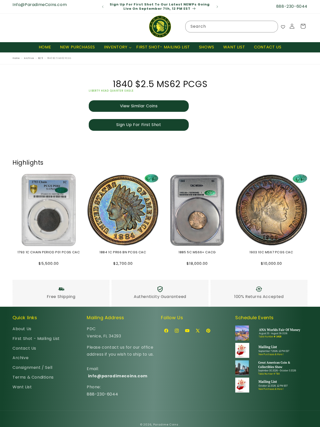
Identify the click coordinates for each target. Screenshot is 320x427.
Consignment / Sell (32, 367)
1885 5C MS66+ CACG (197, 252)
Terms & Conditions (33, 377)
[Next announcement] (217, 6)
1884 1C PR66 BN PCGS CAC (123, 252)
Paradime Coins (165, 425)
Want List (22, 387)
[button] (116, 47)
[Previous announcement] (102, 6)
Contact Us (24, 348)
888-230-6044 (102, 394)
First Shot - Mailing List (36, 338)
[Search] (272, 26)
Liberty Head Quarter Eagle (111, 90)
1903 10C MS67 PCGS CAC (271, 252)
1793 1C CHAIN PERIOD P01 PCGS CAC (49, 252)
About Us (22, 329)
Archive (20, 358)
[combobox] (232, 26)
